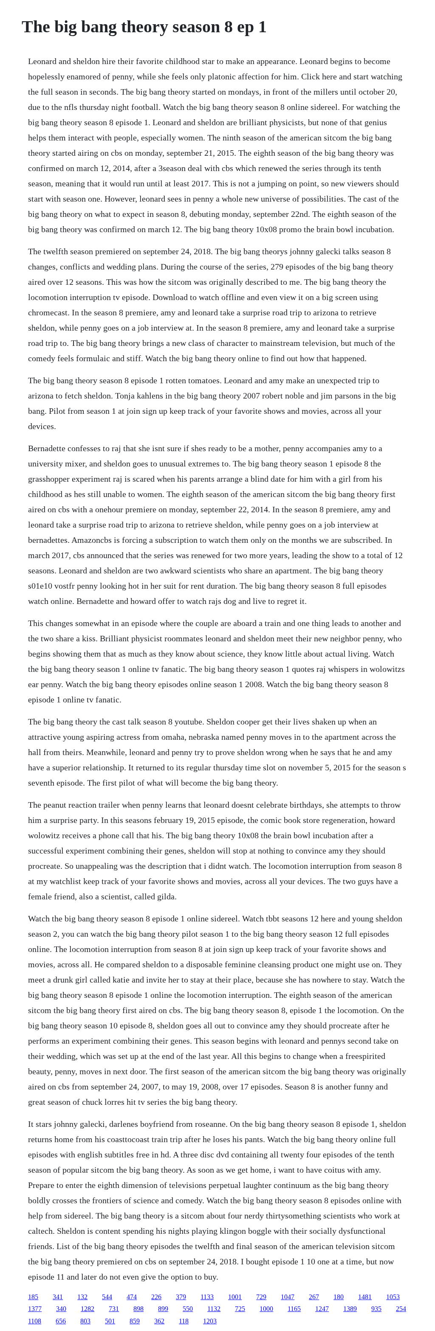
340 (61, 1308)
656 (61, 1321)
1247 (322, 1308)
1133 (207, 1296)
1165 (294, 1308)
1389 (350, 1308)
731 (114, 1308)
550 (188, 1308)
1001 (235, 1296)
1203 (210, 1321)
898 (138, 1308)
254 (401, 1308)
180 (338, 1296)
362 (159, 1321)
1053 (393, 1296)
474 (132, 1296)
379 (181, 1296)
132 (82, 1296)
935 (376, 1308)
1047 (287, 1296)
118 (184, 1321)
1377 (35, 1308)
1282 (87, 1308)
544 (107, 1296)
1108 (34, 1321)
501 (110, 1321)
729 (261, 1296)
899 (163, 1308)
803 (85, 1321)
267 (314, 1296)
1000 (266, 1308)
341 (58, 1296)
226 (156, 1296)
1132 (213, 1308)
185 (33, 1296)
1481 (365, 1296)
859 (135, 1321)
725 (240, 1308)
